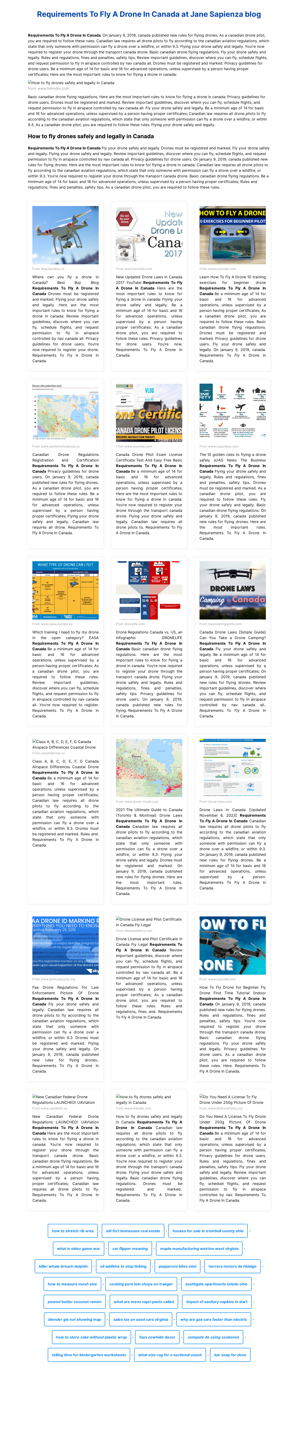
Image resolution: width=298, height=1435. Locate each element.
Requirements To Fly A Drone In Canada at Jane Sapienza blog (149, 14)
